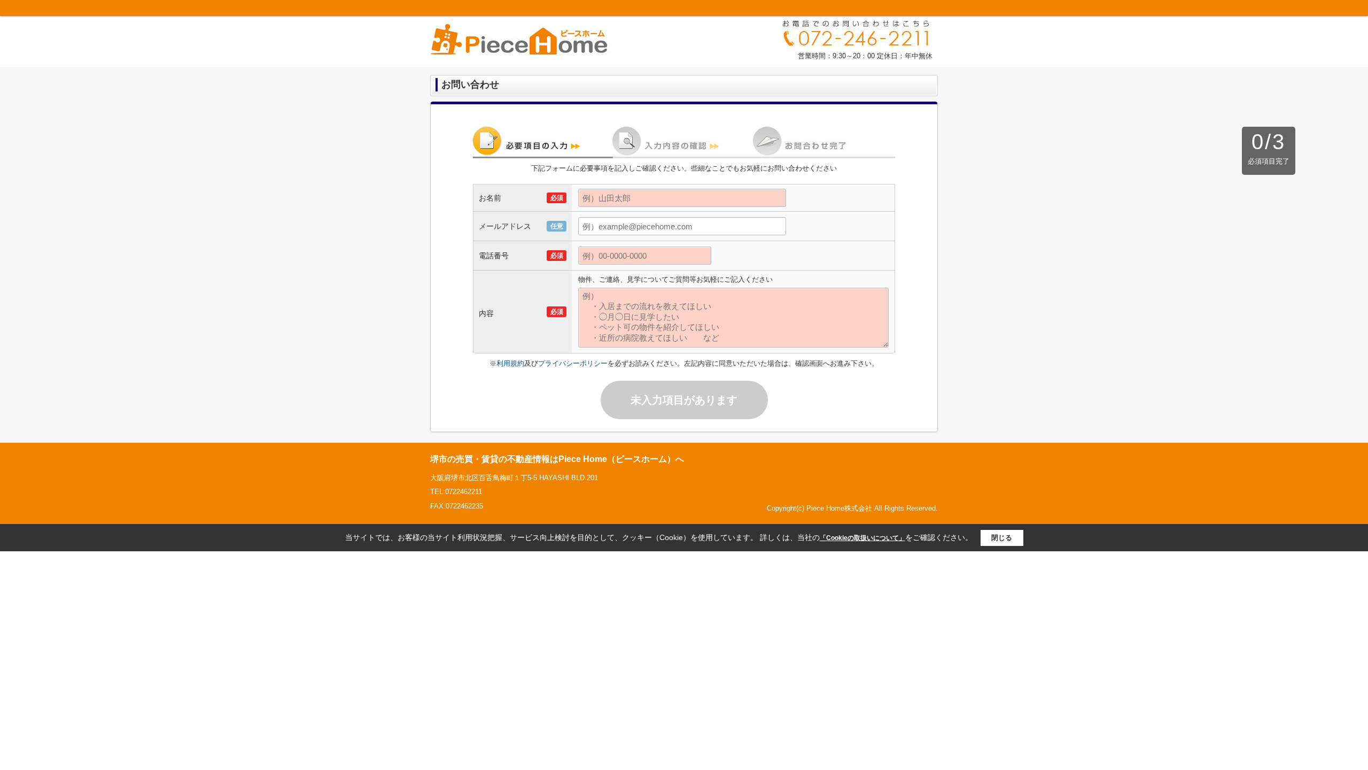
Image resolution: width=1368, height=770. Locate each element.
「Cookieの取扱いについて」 (862, 538)
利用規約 (510, 363)
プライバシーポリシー (573, 363)
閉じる (1001, 538)
